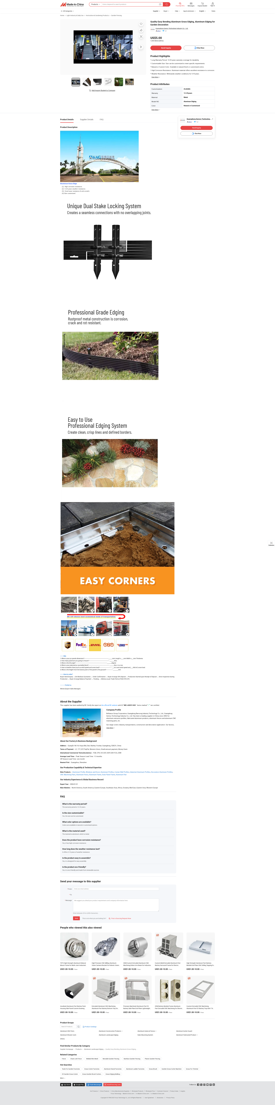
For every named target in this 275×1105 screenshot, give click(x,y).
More (62, 1078)
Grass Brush (153, 1069)
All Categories (67, 11)
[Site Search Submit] (166, 4)
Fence (64, 1059)
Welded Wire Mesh (92, 1059)
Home (62, 15)
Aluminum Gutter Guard (184, 1031)
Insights (182, 1091)
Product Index (174, 1091)
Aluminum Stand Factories (112, 1069)
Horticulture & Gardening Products (97, 15)
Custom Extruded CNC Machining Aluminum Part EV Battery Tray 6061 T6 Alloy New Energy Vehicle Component (199, 1008)
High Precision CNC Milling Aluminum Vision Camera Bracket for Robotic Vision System (105, 965)
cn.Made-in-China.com (157, 1093)
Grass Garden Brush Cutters (91, 1074)
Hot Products (94, 1091)
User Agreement (149, 1097)
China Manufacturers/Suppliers (120, 1091)
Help (176, 11)
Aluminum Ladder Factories (135, 1069)
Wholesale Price (150, 1091)
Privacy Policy (170, 1097)
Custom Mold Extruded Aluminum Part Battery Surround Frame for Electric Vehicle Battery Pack (167, 965)
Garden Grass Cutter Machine (171, 1069)
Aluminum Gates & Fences (146, 1031)
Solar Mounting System (145, 1035)
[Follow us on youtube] (207, 1085)
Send (76, 918)
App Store (65, 1085)
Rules (213, 11)
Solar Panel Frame (108, 774)
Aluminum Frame (95, 774)
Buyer (165, 11)
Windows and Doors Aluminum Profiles (100, 772)
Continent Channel (162, 1091)
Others (62, 1039)
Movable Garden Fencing (111, 1059)
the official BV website (109, 705)
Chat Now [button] (200, 48)
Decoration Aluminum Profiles (162, 772)
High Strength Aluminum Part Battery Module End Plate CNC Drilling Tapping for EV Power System (200, 965)
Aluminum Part (121, 774)
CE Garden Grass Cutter (70, 1074)
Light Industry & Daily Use (74, 15)
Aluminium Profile (78, 772)
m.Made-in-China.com (142, 1093)
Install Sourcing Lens (114, 1085)
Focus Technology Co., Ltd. (122, 1097)
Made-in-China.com (128, 1093)
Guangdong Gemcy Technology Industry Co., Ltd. (172, 28)
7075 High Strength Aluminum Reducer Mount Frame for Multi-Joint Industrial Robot (73, 965)
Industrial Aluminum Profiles (140, 772)
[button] (160, 4)
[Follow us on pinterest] (210, 1085)
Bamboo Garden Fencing (132, 1059)
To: (71, 895)
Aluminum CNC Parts (67, 1031)
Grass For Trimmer (192, 1069)
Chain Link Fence (76, 1059)
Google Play (79, 1085)
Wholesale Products (137, 1091)
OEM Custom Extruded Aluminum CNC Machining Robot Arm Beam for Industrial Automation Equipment (137, 965)
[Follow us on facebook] (198, 1085)
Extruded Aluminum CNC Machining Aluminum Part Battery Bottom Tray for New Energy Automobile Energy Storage (105, 1008)
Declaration (160, 1097)
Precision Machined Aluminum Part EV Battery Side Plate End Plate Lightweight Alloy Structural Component (136, 1008)
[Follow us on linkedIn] (214, 1085)
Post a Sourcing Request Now (120, 918)
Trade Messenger (94, 1085)
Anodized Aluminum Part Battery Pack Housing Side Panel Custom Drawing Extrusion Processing (73, 1008)
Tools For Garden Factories (71, 1069)
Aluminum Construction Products (110, 1031)
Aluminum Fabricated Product (186, 1035)
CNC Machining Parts (68, 774)
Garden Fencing (116, 15)
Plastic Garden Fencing (152, 1059)
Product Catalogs (90, 1027)
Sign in (212, 6)
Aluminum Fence (82, 774)
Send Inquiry (166, 48)
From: (70, 889)
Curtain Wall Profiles (122, 772)
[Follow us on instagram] (204, 1085)
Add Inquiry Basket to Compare (103, 90)
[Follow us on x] (201, 1085)
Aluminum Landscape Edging (108, 1035)
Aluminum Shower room (68, 1035)
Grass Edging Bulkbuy (113, 1074)
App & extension (188, 11)
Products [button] (94, 4)
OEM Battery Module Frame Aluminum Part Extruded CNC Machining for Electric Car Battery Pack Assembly (168, 1008)
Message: (69, 900)
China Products (104, 1091)
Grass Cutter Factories (91, 1069)
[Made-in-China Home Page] (72, 4)
